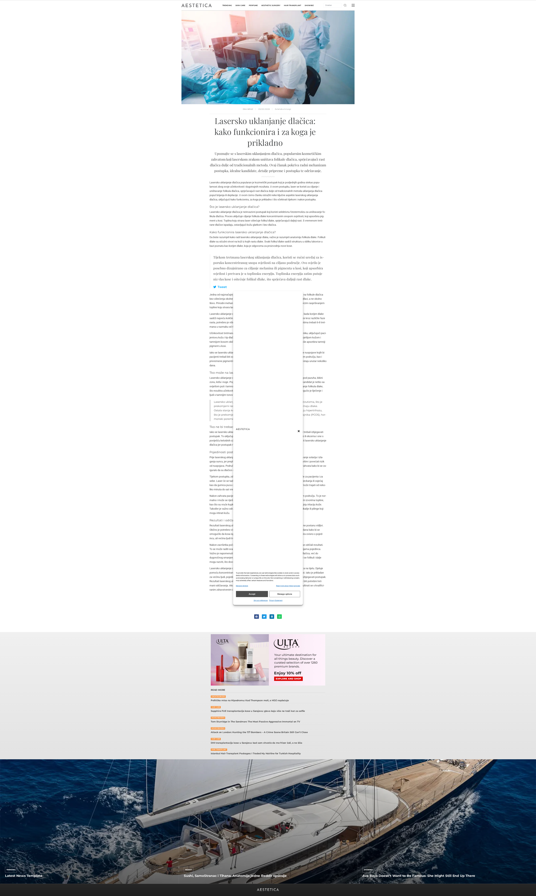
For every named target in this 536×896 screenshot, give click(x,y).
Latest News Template (23, 876)
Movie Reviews (217, 718)
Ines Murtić (189, 883)
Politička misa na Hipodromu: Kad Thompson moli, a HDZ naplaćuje (250, 700)
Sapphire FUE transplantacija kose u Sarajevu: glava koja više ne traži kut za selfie (258, 711)
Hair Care (215, 707)
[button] (298, 431)
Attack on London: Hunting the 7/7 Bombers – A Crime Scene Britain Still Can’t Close (259, 732)
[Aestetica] (196, 5)
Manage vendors (242, 586)
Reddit (188, 870)
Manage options (284, 594)
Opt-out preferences (261, 600)
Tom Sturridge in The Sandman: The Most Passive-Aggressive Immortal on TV (255, 721)
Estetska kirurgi (283, 109)
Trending (10, 870)
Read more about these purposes (288, 586)
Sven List (9, 883)
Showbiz (368, 870)
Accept (252, 594)
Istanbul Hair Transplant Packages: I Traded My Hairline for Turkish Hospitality (256, 753)
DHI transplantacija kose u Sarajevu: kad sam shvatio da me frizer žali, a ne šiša (256, 743)
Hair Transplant (218, 749)
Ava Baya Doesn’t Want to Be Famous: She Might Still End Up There (418, 876)
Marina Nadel (369, 883)
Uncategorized (218, 696)
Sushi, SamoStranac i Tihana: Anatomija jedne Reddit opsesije (235, 876)
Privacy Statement (276, 600)
